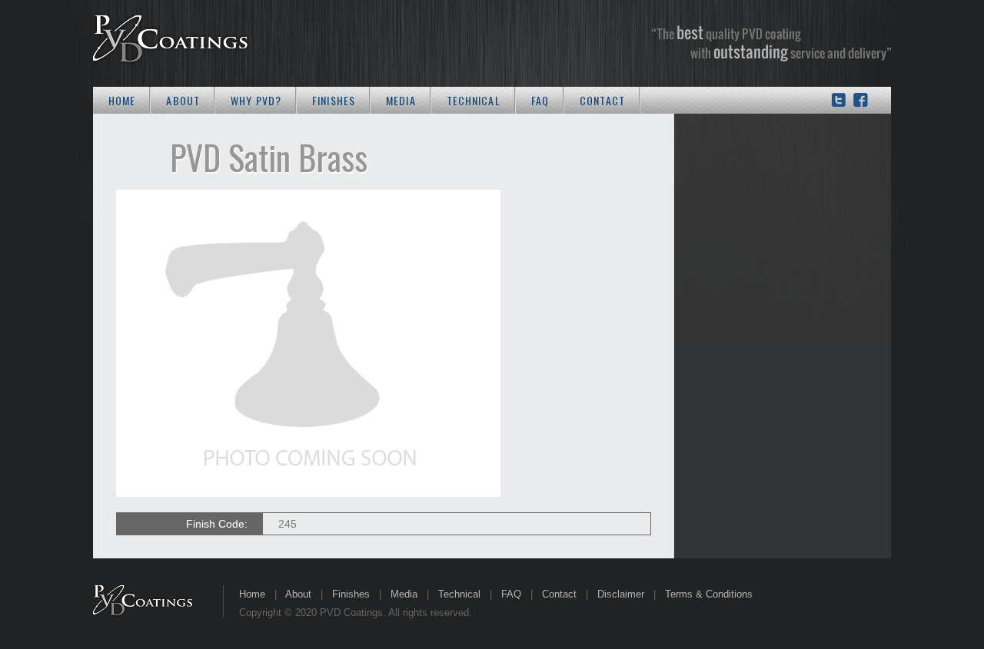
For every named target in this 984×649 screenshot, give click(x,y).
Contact (602, 100)
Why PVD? (256, 100)
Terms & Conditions (709, 594)
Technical (473, 100)
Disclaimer (620, 594)
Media (401, 100)
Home (121, 100)
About (183, 100)
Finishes (333, 100)
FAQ (540, 100)
